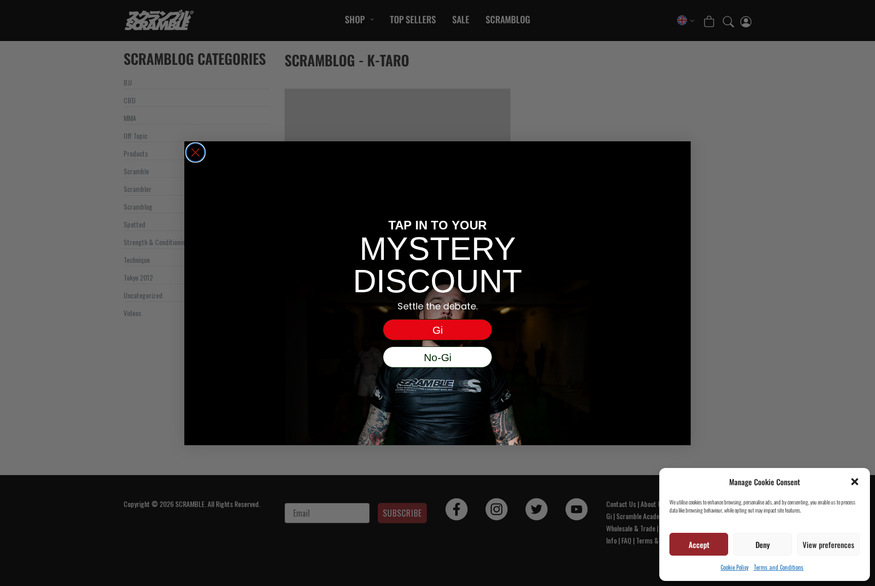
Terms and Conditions (778, 567)
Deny (762, 544)
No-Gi (438, 357)
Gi (437, 330)
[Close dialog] (195, 152)
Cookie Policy (734, 567)
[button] (855, 482)
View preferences (828, 544)
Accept (699, 544)
